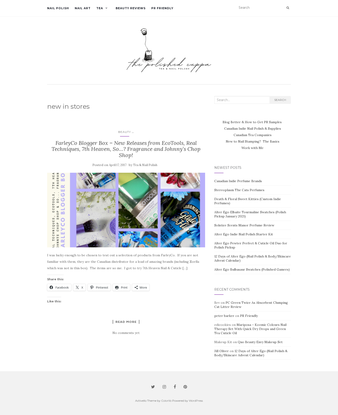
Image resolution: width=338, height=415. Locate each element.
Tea (99, 8)
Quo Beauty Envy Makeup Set (260, 342)
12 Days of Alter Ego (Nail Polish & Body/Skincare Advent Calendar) (250, 353)
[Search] (288, 7)
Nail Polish (58, 8)
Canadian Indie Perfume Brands (238, 181)
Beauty (124, 132)
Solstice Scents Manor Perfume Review (244, 225)
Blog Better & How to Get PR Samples (253, 122)
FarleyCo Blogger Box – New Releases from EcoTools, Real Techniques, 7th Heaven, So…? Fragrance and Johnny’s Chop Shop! (126, 149)
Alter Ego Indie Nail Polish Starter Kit (243, 234)
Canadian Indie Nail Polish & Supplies (252, 128)
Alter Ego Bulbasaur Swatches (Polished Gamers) (252, 269)
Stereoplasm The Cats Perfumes (239, 190)
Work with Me (252, 148)
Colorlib (166, 400)
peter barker (224, 316)
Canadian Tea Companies (253, 135)
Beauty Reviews (131, 8)
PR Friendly (162, 8)
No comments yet (126, 333)
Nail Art (83, 8)
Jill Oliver (221, 351)
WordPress (196, 400)
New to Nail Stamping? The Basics (252, 141)
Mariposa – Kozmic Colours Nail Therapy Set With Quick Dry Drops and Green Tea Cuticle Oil (250, 329)
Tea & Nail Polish (145, 165)
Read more (126, 322)
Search (280, 100)
